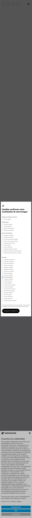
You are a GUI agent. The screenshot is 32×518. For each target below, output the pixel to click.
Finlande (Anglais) (8, 275)
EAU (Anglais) (7, 219)
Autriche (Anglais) (8, 265)
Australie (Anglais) (8, 237)
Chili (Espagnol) (8, 226)
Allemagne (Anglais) (9, 261)
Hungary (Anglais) (8, 279)
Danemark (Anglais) (9, 271)
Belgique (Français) (8, 269)
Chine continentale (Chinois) (11, 241)
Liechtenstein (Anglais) (9, 285)
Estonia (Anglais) (8, 273)
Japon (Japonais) (8, 247)
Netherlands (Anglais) (9, 290)
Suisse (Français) (8, 298)
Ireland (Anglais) (8, 281)
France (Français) (8, 277)
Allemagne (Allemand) (9, 259)
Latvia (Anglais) (8, 283)
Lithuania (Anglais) (8, 286)
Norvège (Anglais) (8, 292)
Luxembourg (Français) (9, 288)
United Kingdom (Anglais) (10, 300)
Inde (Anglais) (7, 245)
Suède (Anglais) (8, 294)
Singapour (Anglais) (9, 235)
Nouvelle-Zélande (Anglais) (10, 249)
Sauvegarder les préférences (11, 310)
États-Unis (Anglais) (9, 228)
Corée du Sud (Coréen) (9, 243)
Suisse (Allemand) (8, 296)
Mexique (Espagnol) (9, 230)
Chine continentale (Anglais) (11, 239)
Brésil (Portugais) (8, 224)
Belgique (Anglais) (8, 267)
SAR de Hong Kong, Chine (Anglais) (12, 251)
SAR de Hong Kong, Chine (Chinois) (12, 253)
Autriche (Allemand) (9, 263)
